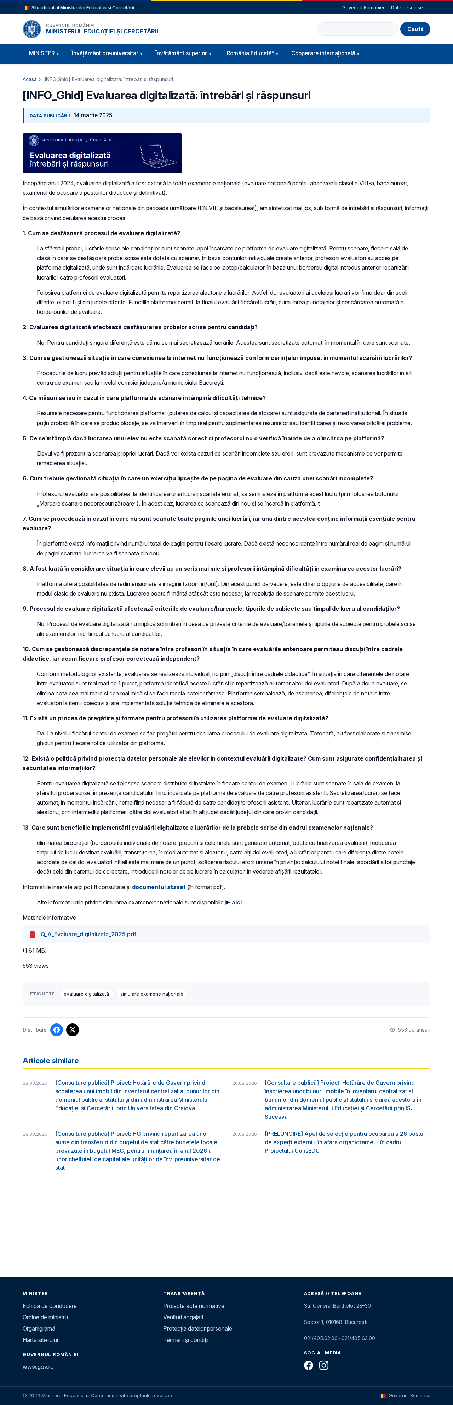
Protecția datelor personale (197, 1328)
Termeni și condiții (185, 1339)
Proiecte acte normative (193, 1305)
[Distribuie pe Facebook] (56, 1029)
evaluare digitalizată (86, 994)
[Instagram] (323, 1365)
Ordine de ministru (45, 1317)
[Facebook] (308, 1365)
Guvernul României (363, 7)
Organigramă (39, 1328)
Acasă (30, 79)
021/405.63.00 (358, 1338)
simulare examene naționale (151, 994)
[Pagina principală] (32, 29)
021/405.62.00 (321, 1338)
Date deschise (407, 7)
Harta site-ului (40, 1339)
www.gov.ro (38, 1366)
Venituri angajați (183, 1317)
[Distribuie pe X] (72, 1029)
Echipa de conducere (50, 1305)
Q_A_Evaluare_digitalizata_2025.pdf (88, 934)
